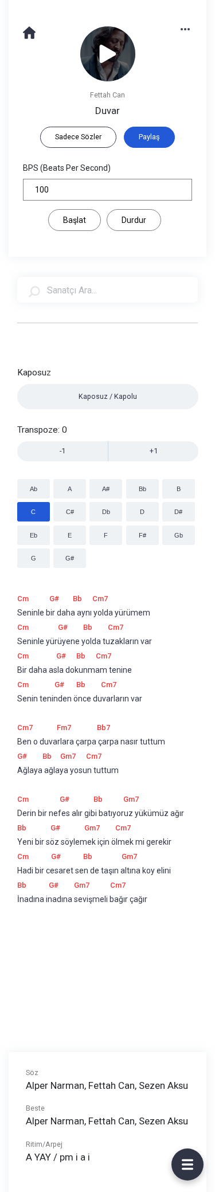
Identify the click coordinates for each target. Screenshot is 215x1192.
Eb (33, 535)
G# (69, 558)
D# (178, 511)
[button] (191, 28)
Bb (142, 488)
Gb (178, 535)
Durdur (134, 220)
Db (106, 511)
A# (106, 488)
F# (142, 535)
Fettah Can (107, 95)
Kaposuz (34, 372)
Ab (33, 488)
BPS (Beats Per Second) (67, 167)
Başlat (74, 220)
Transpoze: (42, 430)
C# (70, 511)
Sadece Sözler (78, 136)
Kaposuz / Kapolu (108, 396)
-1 (62, 450)
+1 (154, 450)
